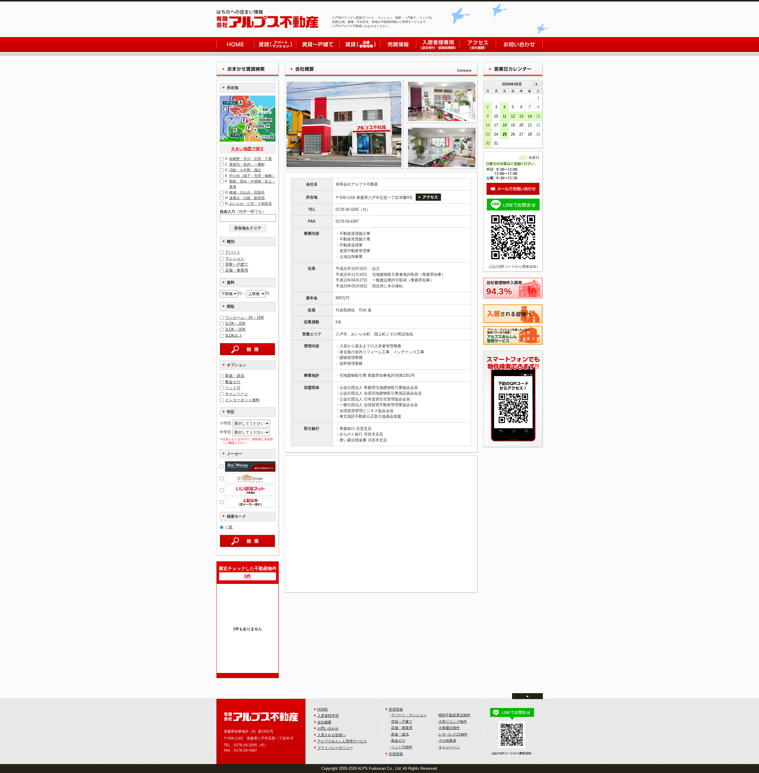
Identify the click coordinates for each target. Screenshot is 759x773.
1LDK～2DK (235, 323)
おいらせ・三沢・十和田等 (248, 204)
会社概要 (324, 722)
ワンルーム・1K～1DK (244, 317)
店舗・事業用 (236, 270)
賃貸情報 (396, 709)
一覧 (229, 527)
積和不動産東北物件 (455, 715)
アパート (232, 252)
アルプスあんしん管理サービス (342, 741)
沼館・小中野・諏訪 (243, 170)
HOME (322, 709)
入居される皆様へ (331, 735)
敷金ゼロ (232, 382)
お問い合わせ (328, 728)
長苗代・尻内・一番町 (245, 164)
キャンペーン (236, 394)
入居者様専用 (328, 716)
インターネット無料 (242, 400)
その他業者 (447, 741)
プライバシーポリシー (335, 748)
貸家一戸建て (236, 264)
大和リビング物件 (453, 722)
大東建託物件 (449, 728)
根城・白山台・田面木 (245, 192)
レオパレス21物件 (453, 734)
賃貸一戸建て (401, 722)
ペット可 (232, 388)
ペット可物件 (401, 747)
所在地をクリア (247, 228)
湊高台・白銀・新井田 (245, 198)
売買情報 (396, 754)
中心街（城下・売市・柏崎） (250, 176)
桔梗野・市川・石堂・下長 (248, 159)
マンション (234, 258)
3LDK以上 (233, 335)
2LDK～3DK (235, 329)
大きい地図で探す (247, 148)
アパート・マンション (409, 715)
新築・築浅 (234, 375)
